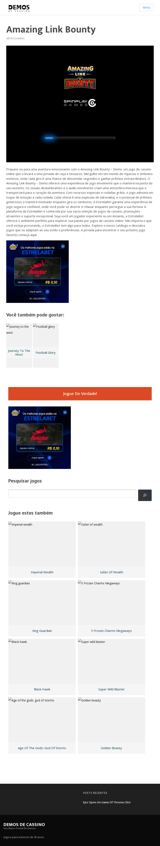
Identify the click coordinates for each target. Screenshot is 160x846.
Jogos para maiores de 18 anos (23, 837)
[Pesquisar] (145, 495)
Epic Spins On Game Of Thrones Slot (107, 802)
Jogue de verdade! (80, 393)
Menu (146, 7)
